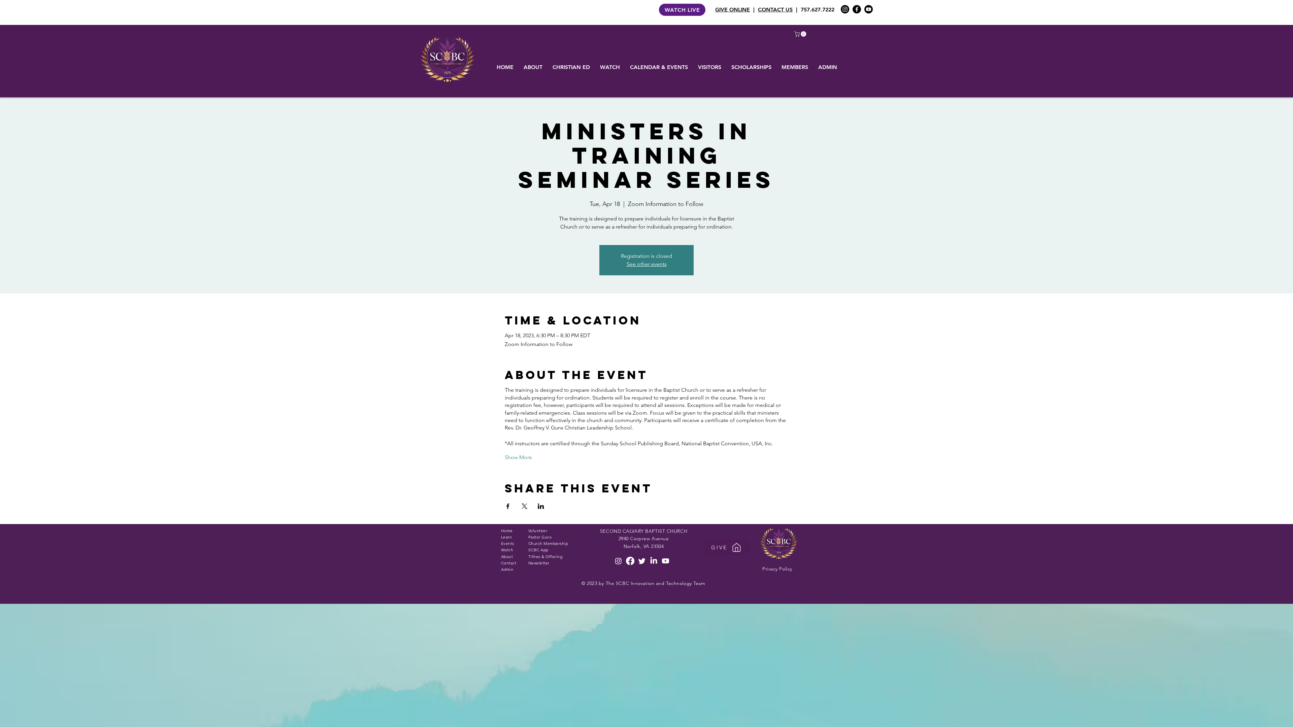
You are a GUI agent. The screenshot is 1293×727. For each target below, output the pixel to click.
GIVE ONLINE (732, 9)
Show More (518, 457)
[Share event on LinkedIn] (541, 506)
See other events (647, 264)
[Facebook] (857, 9)
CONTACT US (775, 9)
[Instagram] (845, 9)
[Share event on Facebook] (508, 506)
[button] (800, 34)
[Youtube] (868, 9)
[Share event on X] (524, 506)
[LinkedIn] (654, 561)
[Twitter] (642, 561)
